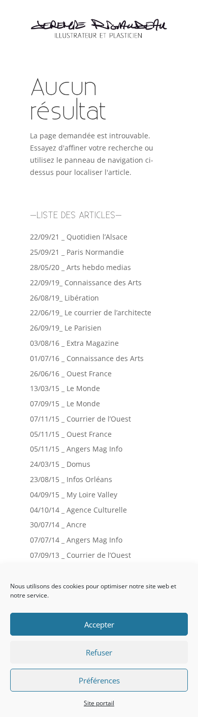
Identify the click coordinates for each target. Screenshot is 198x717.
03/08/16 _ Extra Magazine (74, 343)
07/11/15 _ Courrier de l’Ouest (80, 419)
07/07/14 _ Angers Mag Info (76, 540)
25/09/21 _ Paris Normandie (77, 252)
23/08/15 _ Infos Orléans (71, 479)
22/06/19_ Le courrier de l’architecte (90, 312)
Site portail (99, 703)
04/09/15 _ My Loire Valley (73, 494)
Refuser (99, 652)
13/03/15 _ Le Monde (65, 388)
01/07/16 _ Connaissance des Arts (87, 358)
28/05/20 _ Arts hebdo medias (80, 267)
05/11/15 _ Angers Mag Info (76, 449)
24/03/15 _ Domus (60, 464)
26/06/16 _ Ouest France (71, 373)
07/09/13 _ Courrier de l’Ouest (80, 555)
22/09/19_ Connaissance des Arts (86, 282)
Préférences (99, 680)
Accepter (99, 624)
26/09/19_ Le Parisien (66, 328)
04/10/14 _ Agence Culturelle (78, 510)
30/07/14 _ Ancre (58, 524)
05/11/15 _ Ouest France (71, 434)
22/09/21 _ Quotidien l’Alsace (78, 237)
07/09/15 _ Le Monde (65, 403)
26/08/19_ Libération (64, 298)
